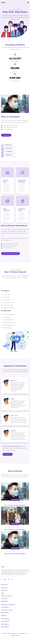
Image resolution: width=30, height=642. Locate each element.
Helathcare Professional (8, 604)
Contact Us (4, 598)
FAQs (2, 593)
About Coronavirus (6, 596)
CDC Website (5, 621)
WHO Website (5, 618)
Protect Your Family (6, 610)
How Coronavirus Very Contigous (15, 505)
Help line (8, 454)
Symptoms (4, 588)
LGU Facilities (5, 607)
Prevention (4, 590)
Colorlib (17, 635)
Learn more (6, 135)
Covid (3, 2)
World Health (5, 612)
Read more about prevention (10, 253)
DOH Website (5, 626)
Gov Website (5, 624)
